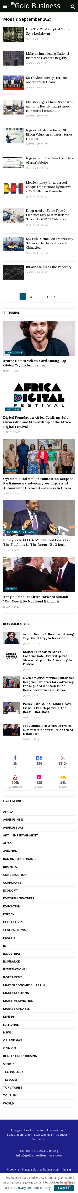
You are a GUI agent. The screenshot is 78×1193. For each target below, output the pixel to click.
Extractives (13, 922)
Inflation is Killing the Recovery (48, 267)
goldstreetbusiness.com (45, 1169)
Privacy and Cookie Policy (33, 1188)
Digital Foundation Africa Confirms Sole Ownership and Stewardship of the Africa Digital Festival (37, 422)
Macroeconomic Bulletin (24, 985)
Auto (7, 843)
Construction (15, 875)
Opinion (9, 1048)
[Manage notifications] (68, 1184)
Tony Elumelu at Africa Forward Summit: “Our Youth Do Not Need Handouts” (48, 730)
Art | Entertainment (20, 835)
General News (14, 930)
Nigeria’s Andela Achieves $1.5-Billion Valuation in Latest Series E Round (49, 134)
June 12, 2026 (12, 371)
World (8, 1103)
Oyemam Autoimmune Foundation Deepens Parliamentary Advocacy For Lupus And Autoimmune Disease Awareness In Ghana (38, 483)
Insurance (11, 961)
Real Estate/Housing (20, 1056)
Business (10, 867)
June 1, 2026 (12, 493)
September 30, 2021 (39, 39)
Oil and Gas (12, 1040)
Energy (8, 914)
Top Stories (12, 1087)
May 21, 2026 (12, 550)
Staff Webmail (43, 1134)
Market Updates (16, 1009)
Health (11, 470)
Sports (9, 1064)
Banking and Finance (21, 531)
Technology (13, 1072)
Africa (10, 588)
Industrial (12, 954)
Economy (10, 890)
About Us (62, 1134)
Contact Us (38, 1139)
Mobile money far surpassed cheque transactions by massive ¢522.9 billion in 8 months (49, 187)
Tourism (10, 1095)
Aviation (10, 851)
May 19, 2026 (12, 606)
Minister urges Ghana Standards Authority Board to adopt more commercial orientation (49, 106)
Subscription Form (18, 1134)
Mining (8, 1016)
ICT (5, 946)
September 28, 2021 (39, 224)
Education (11, 906)
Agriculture (13, 827)
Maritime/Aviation (18, 1001)
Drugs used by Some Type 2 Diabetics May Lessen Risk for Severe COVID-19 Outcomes (47, 215)
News (7, 1032)
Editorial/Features (18, 898)
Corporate (14, 352)
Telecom (10, 1080)
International (15, 969)
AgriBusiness (13, 819)
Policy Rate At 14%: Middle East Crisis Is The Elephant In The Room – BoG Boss (47, 708)
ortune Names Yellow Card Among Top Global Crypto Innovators (48, 636)
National (13, 409)
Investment (12, 977)
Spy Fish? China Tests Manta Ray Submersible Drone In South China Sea (49, 243)
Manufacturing (16, 993)
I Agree (63, 1188)
